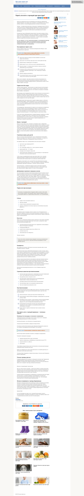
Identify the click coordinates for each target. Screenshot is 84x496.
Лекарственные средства (40, 6)
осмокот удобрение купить (42, 9)
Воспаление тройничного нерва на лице (63, 31)
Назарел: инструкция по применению (63, 41)
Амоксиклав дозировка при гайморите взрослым (63, 46)
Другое (63, 6)
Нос (21, 6)
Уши (32, 6)
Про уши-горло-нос (22, 1)
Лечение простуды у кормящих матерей (62, 17)
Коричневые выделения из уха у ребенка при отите (60, 22)
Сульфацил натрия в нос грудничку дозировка (63, 36)
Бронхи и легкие (27, 6)
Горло (17, 6)
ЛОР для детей (49, 6)
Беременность (57, 6)
